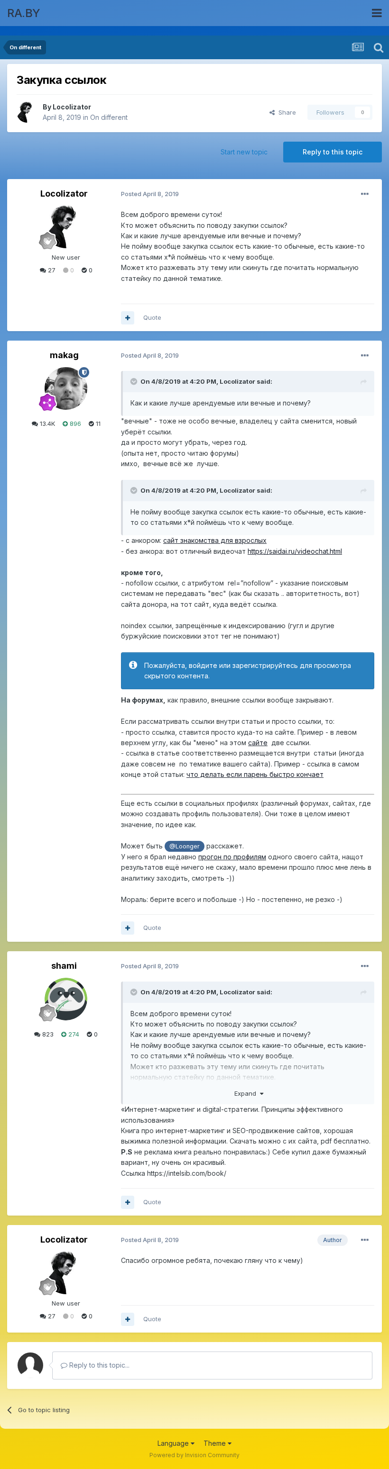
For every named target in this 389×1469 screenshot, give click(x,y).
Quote (152, 317)
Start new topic (244, 152)
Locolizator (72, 107)
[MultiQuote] (127, 317)
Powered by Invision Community (194, 1455)
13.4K (46, 423)
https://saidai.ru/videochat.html (295, 551)
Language (174, 1443)
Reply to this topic (332, 152)
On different (109, 117)
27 (51, 270)
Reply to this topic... (98, 1365)
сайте (258, 743)
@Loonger (184, 846)
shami (64, 966)
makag (64, 355)
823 (47, 1034)
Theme (216, 1443)
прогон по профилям (232, 857)
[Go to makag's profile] (66, 388)
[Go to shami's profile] (66, 999)
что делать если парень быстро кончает (255, 774)
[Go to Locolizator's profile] (27, 112)
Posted (150, 194)
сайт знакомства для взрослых (215, 540)
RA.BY (23, 13)
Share (285, 112)
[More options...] (364, 194)
